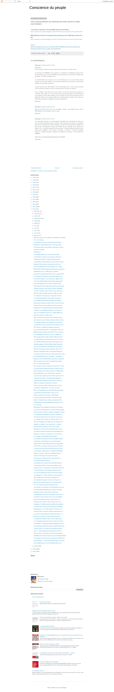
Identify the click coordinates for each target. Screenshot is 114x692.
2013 (34, 209)
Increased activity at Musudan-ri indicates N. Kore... (48, 397)
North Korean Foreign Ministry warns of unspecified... (49, 443)
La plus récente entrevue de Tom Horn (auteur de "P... (49, 375)
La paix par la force (45, 602)
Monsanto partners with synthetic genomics (46, 492)
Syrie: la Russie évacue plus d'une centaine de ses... (48, 317)
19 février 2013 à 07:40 (47, 107)
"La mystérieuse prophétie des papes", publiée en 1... (49, 414)
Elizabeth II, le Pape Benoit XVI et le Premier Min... (48, 245)
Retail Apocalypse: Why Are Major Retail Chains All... (48, 344)
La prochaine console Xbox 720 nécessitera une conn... (49, 487)
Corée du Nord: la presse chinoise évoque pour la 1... (49, 511)
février (36, 235)
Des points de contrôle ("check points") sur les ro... (48, 501)
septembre (37, 218)
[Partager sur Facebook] (57, 53)
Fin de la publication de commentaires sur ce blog (48, 266)
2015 (34, 204)
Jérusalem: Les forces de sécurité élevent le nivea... (48, 429)
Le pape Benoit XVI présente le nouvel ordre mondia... (49, 261)
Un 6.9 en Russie (38, 240)
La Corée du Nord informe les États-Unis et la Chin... (48, 448)
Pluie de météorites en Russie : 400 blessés (46, 395)
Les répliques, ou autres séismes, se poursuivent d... (49, 475)
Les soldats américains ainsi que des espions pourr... (49, 341)
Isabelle (41, 576)
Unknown (38, 65)
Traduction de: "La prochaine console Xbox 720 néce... (49, 467)
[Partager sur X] (55, 53)
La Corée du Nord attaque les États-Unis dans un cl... (49, 514)
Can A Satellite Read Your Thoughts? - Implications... (49, 356)
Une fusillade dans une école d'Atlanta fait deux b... (48, 543)
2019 (34, 194)
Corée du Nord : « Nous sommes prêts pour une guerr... (49, 540)
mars (35, 233)
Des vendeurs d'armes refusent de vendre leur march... (49, 366)
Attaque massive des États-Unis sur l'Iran (43, 610)
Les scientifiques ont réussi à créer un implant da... (48, 334)
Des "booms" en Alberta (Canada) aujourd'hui (46, 327)
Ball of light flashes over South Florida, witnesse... (48, 373)
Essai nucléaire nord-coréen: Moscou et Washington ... (49, 371)
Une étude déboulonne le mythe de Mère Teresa (47, 283)
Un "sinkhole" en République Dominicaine (45, 436)
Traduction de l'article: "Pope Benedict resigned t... (48, 378)
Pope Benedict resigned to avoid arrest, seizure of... (48, 380)
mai (35, 228)
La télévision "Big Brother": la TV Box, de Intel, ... (47, 387)
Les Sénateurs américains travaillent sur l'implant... (48, 300)
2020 (34, 192)
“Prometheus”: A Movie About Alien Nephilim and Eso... (49, 523)
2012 (34, 549)
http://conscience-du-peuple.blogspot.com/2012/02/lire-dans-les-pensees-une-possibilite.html (56, 31)
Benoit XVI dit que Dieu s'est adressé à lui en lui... (48, 264)
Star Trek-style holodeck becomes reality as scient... (48, 293)
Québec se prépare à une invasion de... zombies (47, 424)
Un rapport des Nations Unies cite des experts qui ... (48, 518)
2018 (34, 197)
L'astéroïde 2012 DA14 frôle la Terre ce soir (46, 392)
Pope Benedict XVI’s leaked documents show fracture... (49, 286)
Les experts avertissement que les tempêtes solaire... (49, 438)
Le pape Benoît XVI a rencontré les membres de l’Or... (49, 324)
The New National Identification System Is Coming (48, 489)
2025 (34, 180)
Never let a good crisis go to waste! (49, 644)
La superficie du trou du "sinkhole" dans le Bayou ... (48, 242)
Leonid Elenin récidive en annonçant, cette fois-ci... (48, 257)
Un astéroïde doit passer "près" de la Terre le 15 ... (48, 480)
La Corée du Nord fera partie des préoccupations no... (49, 431)
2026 (34, 177)
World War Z (37, 252)
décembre (37, 211)
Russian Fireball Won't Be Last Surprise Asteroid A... (48, 351)
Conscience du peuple (47, 8)
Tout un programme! (38, 597)
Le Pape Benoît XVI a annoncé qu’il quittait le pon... (48, 465)
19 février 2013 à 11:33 (47, 119)
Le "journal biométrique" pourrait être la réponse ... (48, 298)
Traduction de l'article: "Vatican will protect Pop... (47, 259)
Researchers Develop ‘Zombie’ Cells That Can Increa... (49, 303)
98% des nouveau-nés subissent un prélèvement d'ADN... (50, 237)
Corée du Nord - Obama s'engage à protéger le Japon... (49, 412)
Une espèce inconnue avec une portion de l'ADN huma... (50, 538)
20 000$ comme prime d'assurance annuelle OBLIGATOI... (50, 535)
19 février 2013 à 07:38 (47, 65)
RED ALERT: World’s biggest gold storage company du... (50, 269)
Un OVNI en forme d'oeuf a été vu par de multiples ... (49, 497)
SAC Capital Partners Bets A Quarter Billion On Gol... (48, 337)
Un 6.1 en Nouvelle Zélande (42, 363)
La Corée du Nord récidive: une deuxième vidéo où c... (49, 329)
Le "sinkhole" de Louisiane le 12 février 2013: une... (48, 419)
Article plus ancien (78, 168)
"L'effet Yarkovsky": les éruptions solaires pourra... (48, 470)
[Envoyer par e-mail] (52, 53)
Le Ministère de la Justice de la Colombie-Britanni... (48, 463)
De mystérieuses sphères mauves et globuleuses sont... (49, 526)
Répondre (38, 101)
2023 (34, 184)
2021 (34, 189)
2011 (34, 551)
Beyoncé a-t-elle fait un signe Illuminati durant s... (48, 516)
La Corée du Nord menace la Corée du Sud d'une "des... (50, 354)
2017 (34, 199)
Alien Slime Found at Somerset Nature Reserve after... (49, 320)
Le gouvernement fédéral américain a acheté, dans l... (49, 368)
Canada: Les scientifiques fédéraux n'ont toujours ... (48, 310)
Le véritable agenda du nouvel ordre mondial (46, 254)
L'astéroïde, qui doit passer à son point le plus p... (48, 441)
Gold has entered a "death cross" (43, 315)
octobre (36, 216)
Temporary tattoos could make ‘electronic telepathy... (48, 288)
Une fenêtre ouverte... (38, 670)
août (35, 221)
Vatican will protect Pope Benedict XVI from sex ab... (48, 305)
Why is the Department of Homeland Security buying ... (49, 390)
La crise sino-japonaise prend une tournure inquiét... (48, 472)
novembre (37, 213)
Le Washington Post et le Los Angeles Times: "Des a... (49, 494)
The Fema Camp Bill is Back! (42, 460)
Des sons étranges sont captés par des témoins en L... (49, 421)
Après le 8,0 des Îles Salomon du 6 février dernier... (48, 482)
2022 (34, 187)
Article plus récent (36, 168)
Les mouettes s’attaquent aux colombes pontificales (48, 451)
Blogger (64, 687)
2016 (34, 201)
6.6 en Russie (38, 404)
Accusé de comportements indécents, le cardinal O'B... (49, 274)
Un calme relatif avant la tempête (49, 662)
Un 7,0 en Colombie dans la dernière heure (46, 484)
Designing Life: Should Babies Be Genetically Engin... (49, 307)
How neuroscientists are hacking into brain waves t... (48, 346)
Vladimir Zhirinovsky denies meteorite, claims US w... (48, 349)
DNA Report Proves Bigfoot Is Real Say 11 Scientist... (49, 407)
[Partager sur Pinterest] (59, 53)
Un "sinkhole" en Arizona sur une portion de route (48, 295)
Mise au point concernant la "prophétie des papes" (48, 361)
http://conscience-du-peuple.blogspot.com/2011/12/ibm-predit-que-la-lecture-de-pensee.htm (56, 39)
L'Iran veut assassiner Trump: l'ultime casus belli (53, 617)
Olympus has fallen (39, 249)
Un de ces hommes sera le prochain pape (45, 455)
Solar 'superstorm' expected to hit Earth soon (46, 477)
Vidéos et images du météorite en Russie (45, 383)
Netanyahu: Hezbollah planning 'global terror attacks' (49, 504)
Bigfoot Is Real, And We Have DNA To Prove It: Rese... (49, 332)
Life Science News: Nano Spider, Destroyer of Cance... (49, 247)
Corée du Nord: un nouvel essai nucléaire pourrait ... (48, 528)
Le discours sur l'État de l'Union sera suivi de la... (47, 458)
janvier (36, 546)
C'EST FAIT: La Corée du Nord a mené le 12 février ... (49, 446)
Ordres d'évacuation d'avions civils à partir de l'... (47, 499)
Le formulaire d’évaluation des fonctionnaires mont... (48, 276)
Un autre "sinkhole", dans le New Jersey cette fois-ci (48, 291)
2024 (34, 182)
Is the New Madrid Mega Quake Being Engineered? (48, 281)
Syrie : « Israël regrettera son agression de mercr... (48, 531)
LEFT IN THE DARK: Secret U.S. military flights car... (48, 312)
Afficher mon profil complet (45, 581)
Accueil (57, 168)
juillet (35, 223)
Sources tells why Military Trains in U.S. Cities (46, 426)
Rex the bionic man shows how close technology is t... (49, 533)
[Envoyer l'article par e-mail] (49, 53)
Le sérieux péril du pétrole (47, 626)
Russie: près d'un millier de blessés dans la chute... (48, 385)
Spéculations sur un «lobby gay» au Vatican (46, 271)
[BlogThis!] (54, 53)
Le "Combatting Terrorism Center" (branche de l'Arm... (49, 521)
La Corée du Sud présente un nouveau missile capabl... (49, 409)
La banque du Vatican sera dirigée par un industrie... (48, 322)
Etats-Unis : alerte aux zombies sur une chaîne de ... (48, 434)
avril (35, 230)
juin (35, 225)
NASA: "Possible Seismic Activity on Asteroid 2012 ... (48, 400)
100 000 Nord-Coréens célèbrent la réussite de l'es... (49, 402)
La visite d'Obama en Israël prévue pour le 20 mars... (49, 339)
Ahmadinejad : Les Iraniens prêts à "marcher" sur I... (48, 509)
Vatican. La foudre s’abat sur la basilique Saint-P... (48, 453)
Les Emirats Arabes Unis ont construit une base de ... (49, 417)
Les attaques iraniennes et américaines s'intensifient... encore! (57, 653)
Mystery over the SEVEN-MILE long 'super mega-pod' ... (49, 358)
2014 (34, 206)
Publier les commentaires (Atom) (48, 171)
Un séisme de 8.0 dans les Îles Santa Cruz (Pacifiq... (48, 506)
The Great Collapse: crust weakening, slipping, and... (49, 278)
